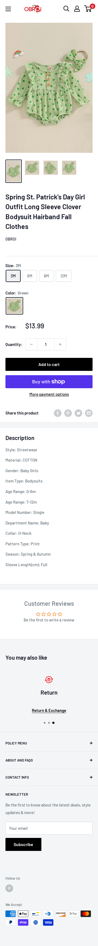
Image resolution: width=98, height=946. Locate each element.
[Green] (14, 306)
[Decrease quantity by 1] (31, 344)
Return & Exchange (49, 710)
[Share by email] (89, 413)
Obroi (10, 239)
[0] (88, 8)
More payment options (49, 394)
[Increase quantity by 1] (60, 344)
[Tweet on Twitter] (78, 413)
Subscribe (23, 844)
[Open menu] (8, 9)
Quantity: (13, 344)
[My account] (77, 9)
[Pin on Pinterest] (68, 413)
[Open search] (66, 9)
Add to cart (49, 364)
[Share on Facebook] (58, 413)
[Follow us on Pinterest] (9, 888)
